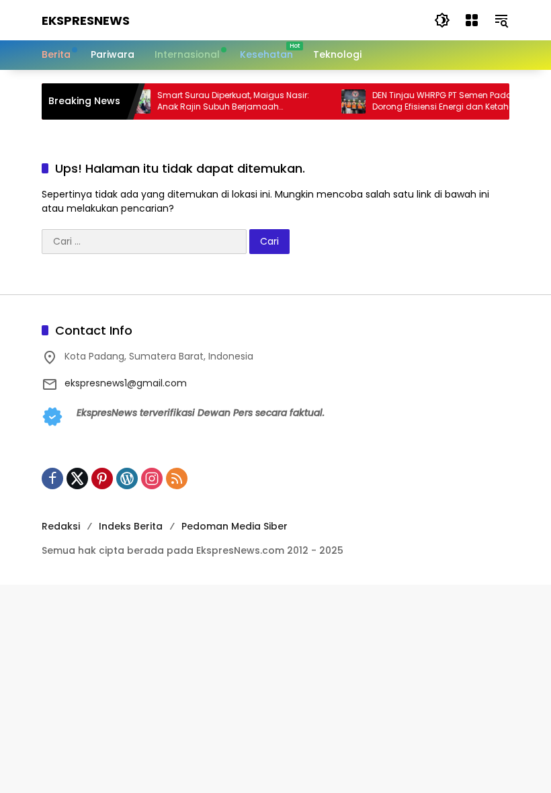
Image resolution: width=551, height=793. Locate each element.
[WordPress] (127, 478)
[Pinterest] (102, 478)
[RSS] (176, 478)
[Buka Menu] (472, 20)
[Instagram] (152, 478)
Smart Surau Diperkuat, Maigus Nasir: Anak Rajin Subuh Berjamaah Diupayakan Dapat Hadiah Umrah (226, 101)
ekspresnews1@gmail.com (126, 383)
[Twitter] (77, 478)
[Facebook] (52, 478)
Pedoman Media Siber (234, 526)
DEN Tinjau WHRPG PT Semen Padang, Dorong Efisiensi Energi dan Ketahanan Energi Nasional (444, 101)
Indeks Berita (131, 526)
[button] (442, 20)
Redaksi (61, 526)
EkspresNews (86, 20)
